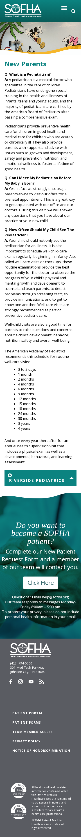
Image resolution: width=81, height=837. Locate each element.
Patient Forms (26, 722)
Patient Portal (27, 713)
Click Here (40, 583)
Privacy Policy (26, 741)
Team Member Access (32, 732)
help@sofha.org (55, 597)
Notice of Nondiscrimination (41, 750)
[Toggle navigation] (64, 8)
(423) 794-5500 (21, 663)
